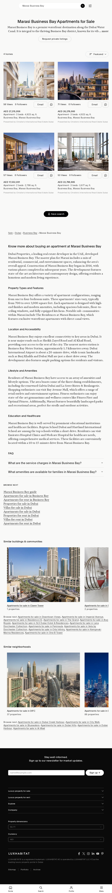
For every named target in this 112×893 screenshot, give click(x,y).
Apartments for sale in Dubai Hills (58, 725)
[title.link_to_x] (79, 853)
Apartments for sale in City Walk (83, 722)
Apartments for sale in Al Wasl (29, 728)
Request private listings (55, 39)
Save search (57, 214)
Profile (71, 891)
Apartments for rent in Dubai (22, 523)
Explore (11, 804)
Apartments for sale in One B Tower (44, 632)
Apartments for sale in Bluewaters (21, 725)
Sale (10, 233)
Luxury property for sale (19, 791)
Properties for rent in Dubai (21, 515)
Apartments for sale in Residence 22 (23, 620)
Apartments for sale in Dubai (22, 511)
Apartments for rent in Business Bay (26, 500)
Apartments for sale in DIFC (21, 711)
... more (103, 31)
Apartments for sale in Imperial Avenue (82, 617)
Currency (12, 834)
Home (10, 891)
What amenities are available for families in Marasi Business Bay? (52, 472)
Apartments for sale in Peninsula (46, 626)
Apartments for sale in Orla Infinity (47, 629)
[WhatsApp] (51, 104)
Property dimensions (18, 821)
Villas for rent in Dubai (18, 519)
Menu (101, 891)
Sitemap (12, 870)
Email (40, 104)
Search (40, 891)
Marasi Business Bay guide (20, 492)
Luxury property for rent (19, 797)
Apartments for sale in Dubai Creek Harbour (41, 722)
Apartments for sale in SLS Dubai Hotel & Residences (40, 623)
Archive (37, 870)
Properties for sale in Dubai (21, 503)
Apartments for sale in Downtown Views (39, 617)
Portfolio (24, 870)
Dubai (18, 233)
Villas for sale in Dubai (18, 507)
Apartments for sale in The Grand (61, 620)
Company (12, 810)
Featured (98, 54)
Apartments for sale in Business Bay (26, 496)
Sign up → (95, 772)
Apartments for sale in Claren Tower (25, 605)
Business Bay (11, 117)
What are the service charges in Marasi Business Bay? (44, 463)
